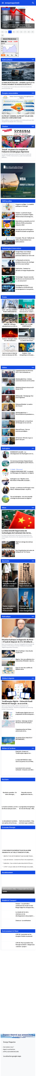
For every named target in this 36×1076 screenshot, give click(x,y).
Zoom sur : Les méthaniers (23, 920)
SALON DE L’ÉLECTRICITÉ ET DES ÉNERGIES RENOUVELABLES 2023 (24, 739)
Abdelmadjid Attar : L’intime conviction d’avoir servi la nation (25, 379)
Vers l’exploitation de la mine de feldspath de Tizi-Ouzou (25, 551)
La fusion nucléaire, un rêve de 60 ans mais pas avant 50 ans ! (10, 808)
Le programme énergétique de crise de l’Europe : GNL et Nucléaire (27, 808)
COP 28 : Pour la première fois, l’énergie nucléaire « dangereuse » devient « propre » (25, 944)
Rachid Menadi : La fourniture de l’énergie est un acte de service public (24, 422)
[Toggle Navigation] (2, 2)
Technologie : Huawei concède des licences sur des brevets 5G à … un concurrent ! (25, 279)
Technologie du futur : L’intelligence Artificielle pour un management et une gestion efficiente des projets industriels (25, 289)
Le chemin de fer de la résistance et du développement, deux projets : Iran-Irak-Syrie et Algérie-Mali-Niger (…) (25, 915)
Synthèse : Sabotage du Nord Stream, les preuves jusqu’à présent (24, 722)
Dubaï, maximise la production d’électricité (9, 608)
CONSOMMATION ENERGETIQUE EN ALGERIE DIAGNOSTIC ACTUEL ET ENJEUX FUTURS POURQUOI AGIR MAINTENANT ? (16, 852)
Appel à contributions (9, 1049)
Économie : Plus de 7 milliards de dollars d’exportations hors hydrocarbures (25, 239)
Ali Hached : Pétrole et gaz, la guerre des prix (24, 438)
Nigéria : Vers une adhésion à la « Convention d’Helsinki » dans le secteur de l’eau (25, 660)
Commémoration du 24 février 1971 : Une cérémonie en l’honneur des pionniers (24, 372)
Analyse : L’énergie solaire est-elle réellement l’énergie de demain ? (9, 340)
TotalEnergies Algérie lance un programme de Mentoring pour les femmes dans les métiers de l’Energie (25, 715)
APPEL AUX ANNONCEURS (11, 1051)
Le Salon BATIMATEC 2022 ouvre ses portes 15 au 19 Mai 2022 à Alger (24, 761)
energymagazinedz (12, 3)
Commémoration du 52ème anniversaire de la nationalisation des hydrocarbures (23, 732)
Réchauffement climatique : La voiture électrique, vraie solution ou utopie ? (26, 340)
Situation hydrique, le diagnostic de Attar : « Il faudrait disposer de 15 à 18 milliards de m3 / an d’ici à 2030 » (18, 642)
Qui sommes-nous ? (8, 1047)
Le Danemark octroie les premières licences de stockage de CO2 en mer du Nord (25, 262)
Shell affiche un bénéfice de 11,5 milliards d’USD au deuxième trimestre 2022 (25, 223)
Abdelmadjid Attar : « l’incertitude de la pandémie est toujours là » (25, 414)
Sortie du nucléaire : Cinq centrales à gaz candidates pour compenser (26, 822)
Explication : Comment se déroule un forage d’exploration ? (25, 270)
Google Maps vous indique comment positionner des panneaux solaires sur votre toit (25, 253)
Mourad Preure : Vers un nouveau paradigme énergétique (23, 431)
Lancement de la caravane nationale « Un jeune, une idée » (25, 768)
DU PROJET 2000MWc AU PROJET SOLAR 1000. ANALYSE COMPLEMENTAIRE (17, 117)
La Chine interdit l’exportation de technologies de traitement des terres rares (16, 533)
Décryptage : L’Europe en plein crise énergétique (26, 608)
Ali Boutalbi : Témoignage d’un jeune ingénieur (24, 396)
